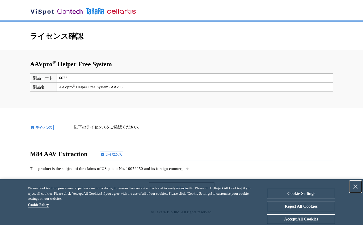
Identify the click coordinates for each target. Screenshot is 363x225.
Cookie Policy (38, 205)
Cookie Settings (301, 193)
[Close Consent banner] (355, 187)
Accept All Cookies (301, 219)
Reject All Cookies (301, 206)
